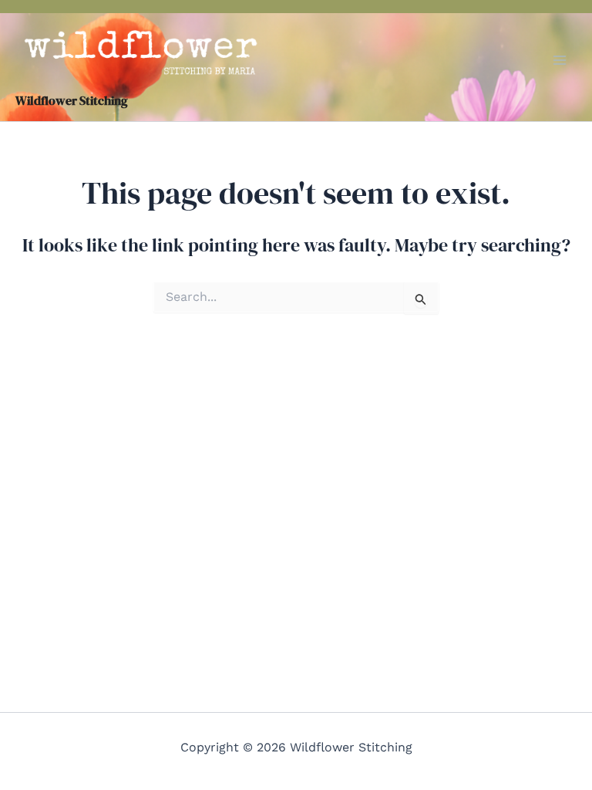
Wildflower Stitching (71, 100)
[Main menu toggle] (560, 60)
